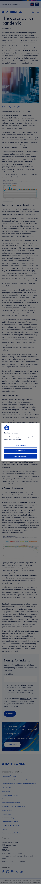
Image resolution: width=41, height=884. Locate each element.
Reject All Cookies (20, 450)
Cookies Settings (20, 445)
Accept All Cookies (20, 456)
